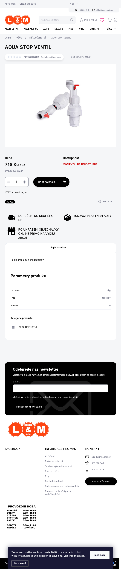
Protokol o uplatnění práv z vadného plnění (58, 493)
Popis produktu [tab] (58, 247)
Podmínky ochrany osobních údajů (62, 486)
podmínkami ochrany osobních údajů (60, 397)
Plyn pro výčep (52, 471)
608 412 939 (98, 469)
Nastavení (20, 563)
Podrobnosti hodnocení (51, 57)
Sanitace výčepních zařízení (58, 466)
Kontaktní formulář (101, 481)
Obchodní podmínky (55, 481)
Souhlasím (100, 555)
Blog (47, 476)
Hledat (71, 20)
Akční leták (10, 4)
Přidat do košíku (46, 182)
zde (82, 555)
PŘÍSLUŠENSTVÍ (27, 327)
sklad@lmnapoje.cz (101, 457)
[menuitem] (13, 29)
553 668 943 (98, 463)
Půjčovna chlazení (27, 4)
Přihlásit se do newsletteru (29, 406)
